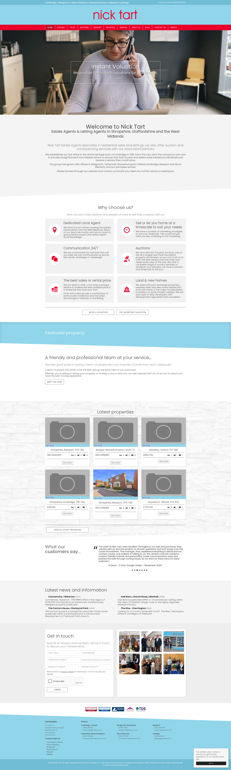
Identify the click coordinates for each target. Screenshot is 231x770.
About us (136, 27)
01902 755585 (88, 726)
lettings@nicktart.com (162, 729)
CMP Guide (165, 753)
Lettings (124, 2)
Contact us (160, 27)
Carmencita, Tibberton (61, 586)
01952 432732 (159, 726)
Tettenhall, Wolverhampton (93, 724)
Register (97, 27)
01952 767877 (124, 726)
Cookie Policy (104, 753)
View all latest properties (67, 529)
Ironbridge (50, 2)
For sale (61, 27)
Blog (147, 27)
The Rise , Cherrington (133, 598)
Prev (96, 551)
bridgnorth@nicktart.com (128, 720)
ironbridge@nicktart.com (92, 720)
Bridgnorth (64, 2)
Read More (67, 463)
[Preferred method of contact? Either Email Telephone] (96, 651)
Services (123, 27)
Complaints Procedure (134, 753)
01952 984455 (159, 718)
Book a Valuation (98, 312)
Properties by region (88, 753)
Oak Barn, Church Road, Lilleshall (140, 586)
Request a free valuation (54, 718)
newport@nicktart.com (163, 720)
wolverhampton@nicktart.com (94, 729)
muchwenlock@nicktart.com (129, 729)
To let (72, 27)
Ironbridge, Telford (89, 716)
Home (50, 27)
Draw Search (50, 725)
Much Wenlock (80, 2)
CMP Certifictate (152, 753)
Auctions (84, 27)
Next (183, 551)
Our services (50, 723)
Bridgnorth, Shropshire (126, 716)
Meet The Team (54, 381)
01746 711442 (123, 718)
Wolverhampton (98, 2)
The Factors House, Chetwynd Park (68, 598)
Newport (113, 2)
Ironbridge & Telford (54, 733)
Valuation (110, 27)
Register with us (51, 720)
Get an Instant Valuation (132, 312)
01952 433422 (88, 718)
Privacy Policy (116, 753)
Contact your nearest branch (172, 2)
